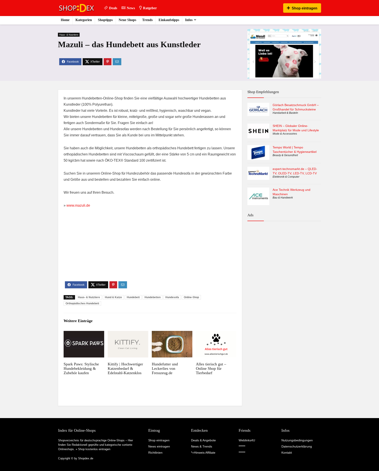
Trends (147, 20)
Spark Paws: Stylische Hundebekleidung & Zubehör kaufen (81, 368)
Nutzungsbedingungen (297, 440)
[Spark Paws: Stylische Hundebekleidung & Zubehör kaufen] (84, 334)
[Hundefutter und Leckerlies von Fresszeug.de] (172, 334)
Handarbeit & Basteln (285, 112)
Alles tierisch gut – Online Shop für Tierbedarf (211, 368)
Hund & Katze (113, 297)
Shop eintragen (304, 8)
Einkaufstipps (169, 20)
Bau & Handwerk (283, 197)
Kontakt (286, 452)
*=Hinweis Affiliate (203, 452)
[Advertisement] (150, 248)
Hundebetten (153, 297)
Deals (113, 8)
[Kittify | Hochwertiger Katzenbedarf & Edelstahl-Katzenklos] (128, 334)
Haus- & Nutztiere (68, 34)
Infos (189, 20)
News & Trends (201, 446)
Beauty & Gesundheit (285, 155)
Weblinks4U (247, 440)
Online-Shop (191, 297)
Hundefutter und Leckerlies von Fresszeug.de (165, 368)
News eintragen (159, 446)
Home (65, 20)
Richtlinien (155, 452)
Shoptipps (105, 20)
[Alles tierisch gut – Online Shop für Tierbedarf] (216, 334)
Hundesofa (172, 297)
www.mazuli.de (78, 205)
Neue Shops (127, 20)
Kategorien (83, 20)
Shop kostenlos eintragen (94, 449)
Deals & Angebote (203, 440)
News (131, 8)
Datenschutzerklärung (296, 446)
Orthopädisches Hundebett (82, 303)
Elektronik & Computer (286, 176)
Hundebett (133, 297)
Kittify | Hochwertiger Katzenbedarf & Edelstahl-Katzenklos (125, 368)
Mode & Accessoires (285, 133)
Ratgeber (150, 8)
